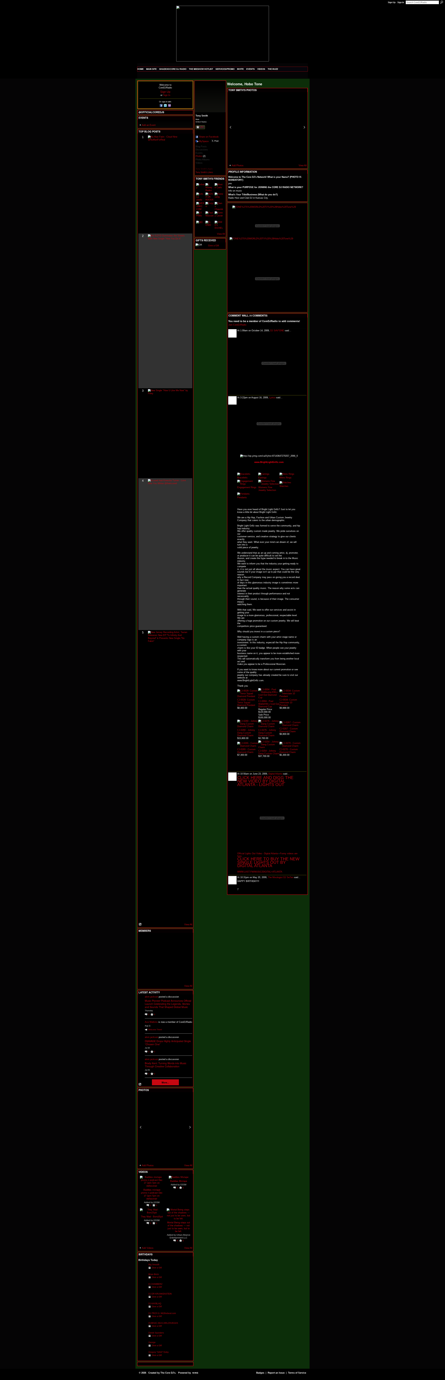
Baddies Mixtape (178, 1181)
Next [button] (190, 1127)
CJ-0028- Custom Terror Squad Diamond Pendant (246, 702)
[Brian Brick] (142, 1279)
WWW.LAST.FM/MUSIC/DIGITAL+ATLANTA (259, 871)
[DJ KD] (159, 949)
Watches (284, 486)
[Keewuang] (219, 197)
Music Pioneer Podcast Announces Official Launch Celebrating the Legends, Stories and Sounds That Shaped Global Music (168, 1004)
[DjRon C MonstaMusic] (168, 967)
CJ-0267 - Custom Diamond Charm (289, 730)
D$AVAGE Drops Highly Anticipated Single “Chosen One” (168, 1042)
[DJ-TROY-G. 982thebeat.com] (142, 1318)
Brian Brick (153, 1274)
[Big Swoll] (176, 939)
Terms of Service (297, 1372)
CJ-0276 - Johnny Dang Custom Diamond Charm (267, 733)
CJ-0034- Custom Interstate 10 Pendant (288, 702)
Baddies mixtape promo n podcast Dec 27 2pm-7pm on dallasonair (152, 1194)
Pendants (242, 497)
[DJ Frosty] (151, 939)
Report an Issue (276, 1372)
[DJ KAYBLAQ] (142, 1309)
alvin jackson (151, 996)
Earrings (262, 477)
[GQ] (151, 958)
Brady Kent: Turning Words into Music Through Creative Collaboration (165, 1064)
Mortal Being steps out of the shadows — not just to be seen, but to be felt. (178, 1227)
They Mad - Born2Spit (152, 1216)
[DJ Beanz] (151, 949)
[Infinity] (200, 187)
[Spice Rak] (142, 958)
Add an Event (149, 125)
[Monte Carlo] (219, 187)
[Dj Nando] (176, 958)
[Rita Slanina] (142, 967)
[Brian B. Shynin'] (159, 958)
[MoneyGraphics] (176, 967)
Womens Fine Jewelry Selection (267, 488)
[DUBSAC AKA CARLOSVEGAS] (142, 1328)
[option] (165, 1127)
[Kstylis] (209, 206)
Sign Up (391, 2)
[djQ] (200, 225)
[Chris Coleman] (168, 939)
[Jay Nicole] (159, 967)
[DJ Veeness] (185, 939)
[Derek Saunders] (142, 1338)
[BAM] (168, 977)
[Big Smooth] (142, 1270)
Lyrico (272, 397)
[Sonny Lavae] (219, 215)
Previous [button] (141, 1127)
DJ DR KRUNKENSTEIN (160, 1294)
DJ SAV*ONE (277, 330)
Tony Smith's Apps (204, 169)
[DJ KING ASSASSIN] (185, 949)
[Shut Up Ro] (185, 967)
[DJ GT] (168, 958)
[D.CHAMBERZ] (142, 1289)
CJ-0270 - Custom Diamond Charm (289, 750)
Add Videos (147, 1248)
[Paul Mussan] (209, 215)
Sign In (400, 2)
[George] (142, 1347)
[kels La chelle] (200, 197)
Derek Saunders (156, 1333)
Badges (260, 1372)
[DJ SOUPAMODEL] (159, 977)
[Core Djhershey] (185, 977)
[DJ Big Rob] (142, 977)
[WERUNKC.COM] (200, 206)
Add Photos (148, 1165)
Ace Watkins (151, 1022)
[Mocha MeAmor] (185, 958)
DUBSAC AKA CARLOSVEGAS (163, 1323)
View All (188, 924)
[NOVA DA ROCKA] (209, 197)
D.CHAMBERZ (155, 1284)
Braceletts (242, 477)
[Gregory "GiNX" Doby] (142, 1357)
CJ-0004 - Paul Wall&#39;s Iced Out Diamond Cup (268, 704)
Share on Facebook (209, 136)
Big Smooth (153, 1264)
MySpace (204, 141)
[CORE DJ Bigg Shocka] (142, 949)
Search (441, 2)
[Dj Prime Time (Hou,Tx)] (151, 977)
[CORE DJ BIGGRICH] (168, 949)
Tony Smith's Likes (204, 172)
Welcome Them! (155, 1030)
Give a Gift (157, 1267)
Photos (199, 156)
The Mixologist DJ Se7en (280, 877)
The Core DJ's (167, 1372)
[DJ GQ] (176, 977)
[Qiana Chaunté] (219, 206)
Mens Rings (286, 477)
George (152, 1342)
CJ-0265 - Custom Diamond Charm (246, 750)
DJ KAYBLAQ (154, 1303)
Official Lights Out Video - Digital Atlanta (257, 853)
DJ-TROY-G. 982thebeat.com (162, 1313)
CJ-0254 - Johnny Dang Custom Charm (268, 752)
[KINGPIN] (151, 967)
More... (165, 1082)
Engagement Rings (246, 487)
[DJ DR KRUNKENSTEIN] (142, 1299)
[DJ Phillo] (200, 215)
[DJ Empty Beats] (176, 949)
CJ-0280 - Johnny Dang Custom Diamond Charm (246, 733)
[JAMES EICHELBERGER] (219, 225)
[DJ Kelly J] (142, 939)
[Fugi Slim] (159, 939)
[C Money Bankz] (209, 187)
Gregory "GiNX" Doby (158, 1352)
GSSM (156, 1202)
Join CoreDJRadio (237, 324)
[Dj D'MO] (209, 225)
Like (202, 127)
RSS (140, 924)
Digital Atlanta (275, 773)
